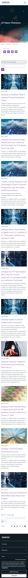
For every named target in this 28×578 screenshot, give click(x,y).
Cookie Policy (5, 567)
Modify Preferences (14, 571)
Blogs (8, 48)
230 (7, 518)
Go (3, 69)
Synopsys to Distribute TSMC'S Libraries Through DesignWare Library (13, 97)
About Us (8, 44)
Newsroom (15, 44)
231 (10, 518)
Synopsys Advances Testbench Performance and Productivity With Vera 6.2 (13, 365)
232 (13, 518)
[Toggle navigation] (25, 3)
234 (18, 518)
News (4, 48)
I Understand (14, 575)
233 (15, 518)
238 (5, 521)
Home (2, 44)
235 (21, 518)
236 (24, 518)
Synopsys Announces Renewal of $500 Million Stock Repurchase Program (14, 496)
